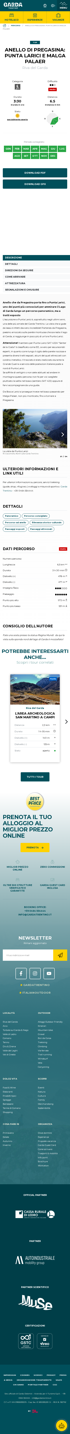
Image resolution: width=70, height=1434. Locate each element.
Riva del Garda (10, 1022)
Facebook (21, 973)
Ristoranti (8, 1091)
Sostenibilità (44, 1108)
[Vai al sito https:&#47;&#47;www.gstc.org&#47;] (35, 1341)
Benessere (8, 1104)
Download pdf (35, 172)
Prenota (33, 847)
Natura (41, 1091)
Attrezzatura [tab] (15, 283)
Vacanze (58, 19)
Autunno (7, 1141)
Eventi (41, 1087)
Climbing (42, 1046)
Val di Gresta (9, 1054)
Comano (7, 1038)
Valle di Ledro (9, 1034)
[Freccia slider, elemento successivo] (58, 434)
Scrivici (38, 1375)
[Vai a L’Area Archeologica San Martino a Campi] (35, 718)
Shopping (8, 1112)
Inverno (7, 1145)
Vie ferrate (43, 1050)
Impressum (10, 1375)
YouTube (49, 973)
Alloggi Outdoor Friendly (50, 1022)
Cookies (24, 1375)
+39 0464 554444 (35, 910)
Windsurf (43, 1058)
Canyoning (43, 1067)
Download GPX (35, 184)
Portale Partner (38, 1385)
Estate (6, 1137)
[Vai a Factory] (34, 1413)
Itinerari (42, 1026)
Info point (43, 1157)
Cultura (42, 1096)
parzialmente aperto (17, 119)
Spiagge (7, 1100)
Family (41, 1100)
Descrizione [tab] (13, 257)
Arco (5, 1026)
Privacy (51, 1375)
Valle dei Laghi (10, 1050)
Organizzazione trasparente (34, 1380)
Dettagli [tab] (11, 264)
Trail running (45, 1054)
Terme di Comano (12, 1108)
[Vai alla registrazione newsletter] (60, 955)
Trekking (42, 1042)
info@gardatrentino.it (35, 914)
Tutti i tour (35, 776)
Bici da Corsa (44, 1038)
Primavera (8, 1133)
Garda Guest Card (47, 1145)
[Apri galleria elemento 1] (35, 428)
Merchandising (45, 1104)
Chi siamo (18, 1385)
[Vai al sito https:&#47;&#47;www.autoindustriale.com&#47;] (35, 1260)
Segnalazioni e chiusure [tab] (22, 289)
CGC (55, 1385)
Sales (59, 1380)
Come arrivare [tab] (15, 276)
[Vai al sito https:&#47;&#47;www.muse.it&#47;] (35, 1303)
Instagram (35, 973)
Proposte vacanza (47, 1141)
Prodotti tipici (9, 1096)
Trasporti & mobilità (48, 1153)
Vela (40, 1062)
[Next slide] (66, 722)
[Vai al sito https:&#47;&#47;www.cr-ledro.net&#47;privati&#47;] (35, 1214)
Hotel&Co (12, 19)
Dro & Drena (9, 1046)
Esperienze (35, 19)
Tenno (6, 1042)
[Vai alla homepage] (13, 5)
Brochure (43, 1161)
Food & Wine (9, 1087)
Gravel (41, 1034)
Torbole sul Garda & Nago (15, 1030)
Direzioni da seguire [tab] (19, 270)
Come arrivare (45, 1149)
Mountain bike (45, 1030)
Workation (43, 1165)
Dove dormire (45, 1133)
